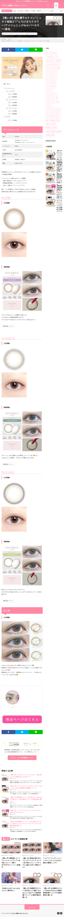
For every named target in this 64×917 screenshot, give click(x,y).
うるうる (55, 56)
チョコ (54, 79)
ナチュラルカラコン (51, 94)
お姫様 (59, 60)
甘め (58, 120)
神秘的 (53, 124)
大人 (58, 112)
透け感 (48, 131)
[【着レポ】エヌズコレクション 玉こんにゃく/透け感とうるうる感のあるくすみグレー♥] (5, 777)
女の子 (48, 116)
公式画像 (12, 94)
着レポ (12, 33)
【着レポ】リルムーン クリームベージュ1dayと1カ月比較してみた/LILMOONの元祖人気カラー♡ (59, 170)
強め (48, 120)
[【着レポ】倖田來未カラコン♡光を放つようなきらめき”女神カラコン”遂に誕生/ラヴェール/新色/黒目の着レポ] (5, 800)
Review (17, 33)
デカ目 (26, 10)
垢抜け (27, 33)
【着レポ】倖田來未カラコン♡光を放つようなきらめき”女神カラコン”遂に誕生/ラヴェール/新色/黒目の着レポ (26, 799)
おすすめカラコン (51, 60)
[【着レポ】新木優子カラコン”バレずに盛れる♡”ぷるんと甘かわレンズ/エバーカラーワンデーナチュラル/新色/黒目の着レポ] (5, 824)
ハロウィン (49, 101)
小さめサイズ (33, 33)
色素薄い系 (49, 127)
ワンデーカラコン (51, 112)
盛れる (48, 124)
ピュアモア (10, 91)
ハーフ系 (32, 10)
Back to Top (32, 907)
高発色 (48, 135)
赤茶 (55, 127)
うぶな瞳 (49, 56)
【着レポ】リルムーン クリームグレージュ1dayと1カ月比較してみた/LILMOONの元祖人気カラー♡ (59, 182)
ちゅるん (49, 64)
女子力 (53, 116)
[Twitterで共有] (22, 50)
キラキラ (49, 71)
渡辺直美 (53, 120)
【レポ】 (38, 10)
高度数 (58, 131)
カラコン (49, 68)
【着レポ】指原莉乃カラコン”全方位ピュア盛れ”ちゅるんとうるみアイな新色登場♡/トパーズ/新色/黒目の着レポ (31, 892)
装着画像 (12, 97)
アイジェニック (9, 88)
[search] (61, 11)
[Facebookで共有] (8, 50)
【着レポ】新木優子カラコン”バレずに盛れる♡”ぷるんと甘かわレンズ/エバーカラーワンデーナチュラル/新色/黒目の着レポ (26, 823)
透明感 (53, 131)
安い (58, 116)
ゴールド (49, 79)
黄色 (53, 135)
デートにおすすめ (51, 86)
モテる (59, 109)
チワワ (48, 83)
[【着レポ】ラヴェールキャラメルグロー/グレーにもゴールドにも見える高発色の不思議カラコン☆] (5, 788)
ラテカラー (22, 33)
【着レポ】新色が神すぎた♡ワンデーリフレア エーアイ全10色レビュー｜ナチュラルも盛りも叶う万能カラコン (31, 862)
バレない (49, 105)
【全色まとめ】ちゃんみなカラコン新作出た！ (11, 889)
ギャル (54, 71)
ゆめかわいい (56, 64)
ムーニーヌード (11, 99)
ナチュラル (20, 10)
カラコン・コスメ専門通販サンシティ (22, 757)
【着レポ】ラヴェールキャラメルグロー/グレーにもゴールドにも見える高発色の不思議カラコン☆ (59, 204)
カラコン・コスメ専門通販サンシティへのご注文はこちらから (32, 1)
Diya (15, 10)
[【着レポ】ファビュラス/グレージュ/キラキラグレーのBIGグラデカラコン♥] (5, 813)
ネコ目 (55, 98)
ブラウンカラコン (51, 109)
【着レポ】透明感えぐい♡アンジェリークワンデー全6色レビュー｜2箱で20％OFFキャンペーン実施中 (11, 862)
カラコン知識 (56, 68)
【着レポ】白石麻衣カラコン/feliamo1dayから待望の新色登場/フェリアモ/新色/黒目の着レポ (52, 891)
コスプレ (54, 75)
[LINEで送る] (36, 50)
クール (48, 75)
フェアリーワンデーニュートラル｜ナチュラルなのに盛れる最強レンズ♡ (52, 860)
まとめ (7, 116)
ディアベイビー (11, 108)
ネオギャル (49, 98)
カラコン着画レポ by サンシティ (20, 913)
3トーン (48, 53)
